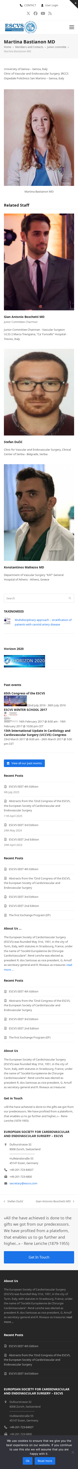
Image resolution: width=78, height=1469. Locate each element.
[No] (72, 1452)
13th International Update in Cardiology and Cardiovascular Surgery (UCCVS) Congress (37, 733)
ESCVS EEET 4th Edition (23, 786)
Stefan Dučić (13, 442)
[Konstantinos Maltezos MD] (39, 512)
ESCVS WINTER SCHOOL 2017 (25, 710)
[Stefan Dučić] (39, 392)
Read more (45, 1461)
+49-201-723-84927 (21, 1427)
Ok (27, 1461)
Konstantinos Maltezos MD (24, 567)
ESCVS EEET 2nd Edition (24, 839)
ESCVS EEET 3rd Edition (23, 825)
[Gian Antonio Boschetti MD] (39, 262)
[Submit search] (70, 598)
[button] (71, 27)
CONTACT (30, 5)
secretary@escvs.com (23, 1183)
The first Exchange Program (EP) (29, 915)
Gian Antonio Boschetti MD (24, 317)
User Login (51, 5)
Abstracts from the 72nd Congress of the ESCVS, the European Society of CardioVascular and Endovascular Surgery (37, 805)
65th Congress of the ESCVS (24, 693)
